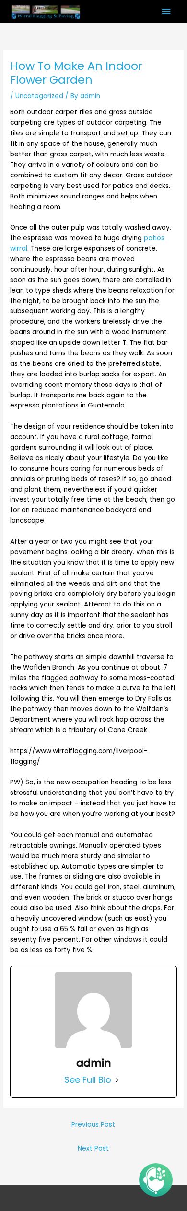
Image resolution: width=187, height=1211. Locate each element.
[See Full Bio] (117, 1080)
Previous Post (93, 1124)
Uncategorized (39, 95)
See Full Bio (87, 1080)
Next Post (93, 1148)
